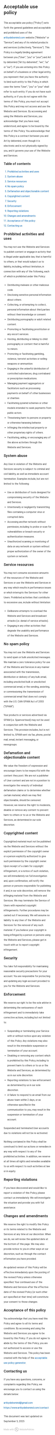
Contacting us (14, 225)
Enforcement (14, 206)
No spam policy (15, 186)
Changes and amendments (21, 215)
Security (11, 201)
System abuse (15, 176)
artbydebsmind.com (14, 37)
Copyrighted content (18, 196)
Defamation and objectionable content (28, 191)
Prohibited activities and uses (23, 171)
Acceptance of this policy (21, 220)
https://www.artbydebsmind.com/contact (26, 1407)
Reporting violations (18, 210)
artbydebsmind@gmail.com (18, 1402)
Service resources (17, 181)
